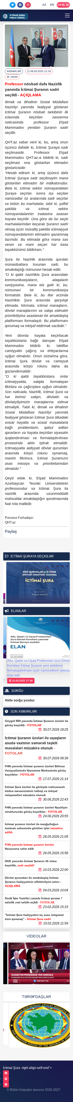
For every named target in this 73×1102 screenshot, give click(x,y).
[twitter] (6, 1079)
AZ (44, 4)
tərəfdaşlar (36, 997)
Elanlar (18, 611)
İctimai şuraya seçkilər (32, 556)
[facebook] (6, 1073)
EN (52, 4)
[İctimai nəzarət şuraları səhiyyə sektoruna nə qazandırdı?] (36, 963)
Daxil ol (63, 4)
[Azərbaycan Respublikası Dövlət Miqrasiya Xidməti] (36, 1025)
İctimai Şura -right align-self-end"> (27, 1067)
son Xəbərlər (23, 711)
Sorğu (17, 690)
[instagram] (6, 1084)
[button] (52, 566)
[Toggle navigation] (67, 15)
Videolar (36, 936)
